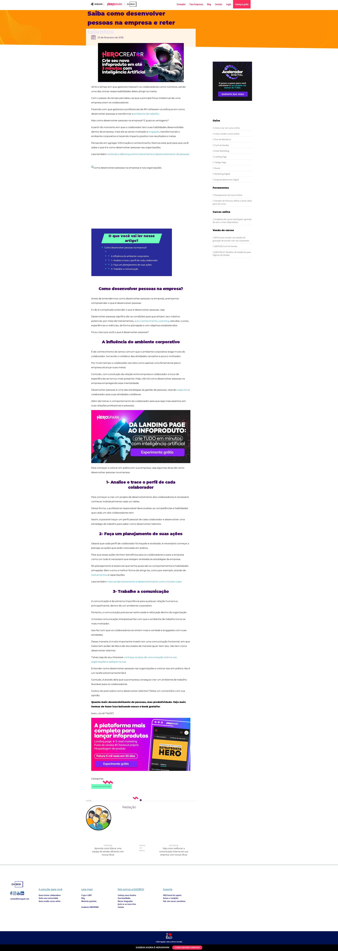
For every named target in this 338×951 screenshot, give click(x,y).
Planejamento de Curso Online (228, 195)
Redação (129, 807)
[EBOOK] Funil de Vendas (225, 246)
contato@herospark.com (19, 898)
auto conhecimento (146, 321)
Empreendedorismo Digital (226, 179)
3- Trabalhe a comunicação (124, 268)
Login (228, 4)
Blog (209, 4)
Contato (218, 4)
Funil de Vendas (221, 145)
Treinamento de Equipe (102, 786)
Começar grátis (242, 4)
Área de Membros (222, 139)
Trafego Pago (220, 162)
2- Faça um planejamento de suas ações (131, 264)
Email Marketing (221, 151)
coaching (164, 321)
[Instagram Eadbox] (15, 894)
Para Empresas (196, 4)
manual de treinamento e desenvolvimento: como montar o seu (145, 581)
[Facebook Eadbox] (11, 894)
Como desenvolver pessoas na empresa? (125, 247)
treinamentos (99, 575)
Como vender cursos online (226, 133)
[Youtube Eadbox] (18, 894)
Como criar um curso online (227, 128)
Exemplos (181, 4)
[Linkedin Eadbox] (22, 894)
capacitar (182, 390)
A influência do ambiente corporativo (130, 256)
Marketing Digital (222, 173)
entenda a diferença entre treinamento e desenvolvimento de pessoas (148, 154)
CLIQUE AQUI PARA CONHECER (187, 947)
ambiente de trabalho (146, 113)
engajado (154, 131)
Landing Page (220, 156)
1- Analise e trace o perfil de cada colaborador (134, 260)
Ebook (217, 168)
